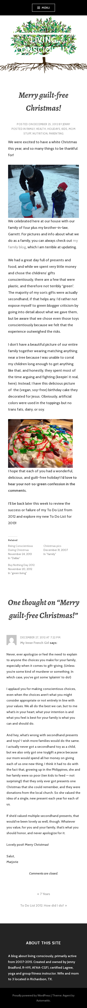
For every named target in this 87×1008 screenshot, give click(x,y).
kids (64, 128)
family (31, 128)
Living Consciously (43, 45)
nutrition (40, 133)
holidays (53, 128)
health (41, 128)
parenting (56, 133)
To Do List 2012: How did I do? (42, 905)
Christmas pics (52, 546)
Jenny (66, 124)
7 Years (45, 894)
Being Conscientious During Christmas (20, 548)
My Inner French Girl (34, 643)
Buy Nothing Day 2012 (21, 565)
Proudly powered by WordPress (31, 995)
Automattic (43, 1000)
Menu (46, 8)
